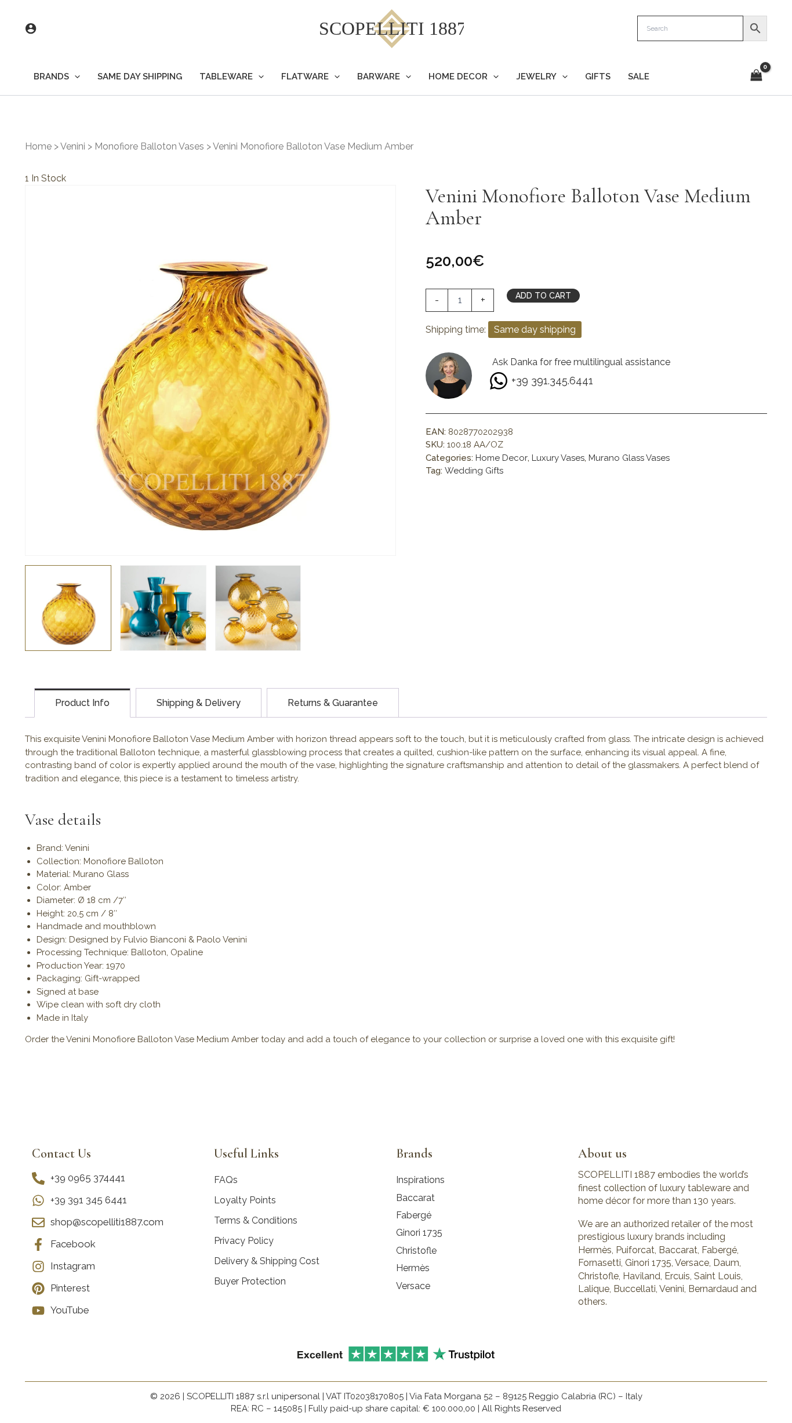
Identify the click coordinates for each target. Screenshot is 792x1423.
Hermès (413, 1267)
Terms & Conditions (255, 1220)
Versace (413, 1285)
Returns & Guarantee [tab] (333, 702)
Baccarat (415, 1197)
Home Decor (501, 458)
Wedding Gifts (474, 470)
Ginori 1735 (419, 1232)
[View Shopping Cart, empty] (756, 76)
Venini (72, 146)
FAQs (226, 1179)
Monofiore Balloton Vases (149, 146)
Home (38, 146)
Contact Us (61, 1153)
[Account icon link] (31, 28)
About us (602, 1153)
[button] (74, 76)
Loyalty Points (245, 1200)
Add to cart (543, 295)
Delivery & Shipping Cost (266, 1260)
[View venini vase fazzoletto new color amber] (163, 608)
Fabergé (413, 1215)
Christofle (416, 1250)
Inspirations (420, 1179)
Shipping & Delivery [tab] (199, 702)
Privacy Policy (244, 1240)
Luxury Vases (558, 458)
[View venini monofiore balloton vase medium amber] (68, 608)
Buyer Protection (250, 1281)
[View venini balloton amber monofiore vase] (258, 608)
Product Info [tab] (82, 702)
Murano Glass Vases (629, 458)
